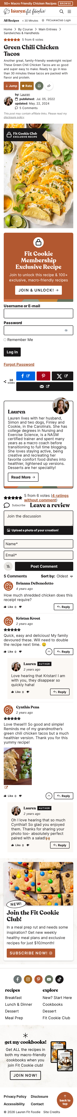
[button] (5, 39)
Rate (28, 86)
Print (39, 86)
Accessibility (14, 1104)
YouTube (49, 979)
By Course (25, 29)
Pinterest (38, 979)
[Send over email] (44, 386)
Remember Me (19, 339)
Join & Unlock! (36, 290)
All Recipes (11, 20)
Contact (37, 1104)
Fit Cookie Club (56, 1018)
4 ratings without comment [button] (46, 497)
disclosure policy (14, 117)
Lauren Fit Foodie (29, 11)
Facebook (17, 979)
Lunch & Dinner (18, 1004)
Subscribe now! (29, 953)
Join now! (25, 1075)
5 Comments (28, 107)
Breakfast (13, 997)
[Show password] (66, 330)
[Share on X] (62, 376)
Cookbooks (53, 1004)
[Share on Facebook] (25, 376)
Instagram (28, 979)
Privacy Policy (15, 1096)
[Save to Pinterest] (43, 376)
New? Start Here (57, 997)
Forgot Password (19, 364)
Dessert (12, 1011)
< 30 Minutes (30, 20)
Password (13, 323)
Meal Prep (14, 1018)
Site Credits (51, 1112)
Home (8, 29)
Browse (65, 3)
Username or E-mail (22, 306)
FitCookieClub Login (58, 20)
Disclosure (39, 1096)
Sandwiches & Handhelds (21, 32)
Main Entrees (48, 29)
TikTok (59, 979)
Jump (13, 86)
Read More (21, 477)
